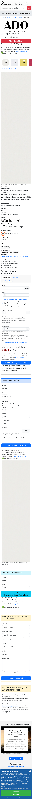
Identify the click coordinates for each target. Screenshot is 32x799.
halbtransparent (6, 248)
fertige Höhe (5, 326)
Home (3, 17)
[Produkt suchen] (29, 8)
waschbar (15, 252)
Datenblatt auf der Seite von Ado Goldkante (14, 257)
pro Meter (16, 41)
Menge (4, 427)
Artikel (4, 385)
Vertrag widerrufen (16, 759)
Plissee (22, 13)
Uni (2, 243)
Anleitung (28, 13)
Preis (3, 392)
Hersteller (5, 401)
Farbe (3, 292)
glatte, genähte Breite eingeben (13, 302)
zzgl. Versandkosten (22, 51)
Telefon (4, 643)
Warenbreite (6, 420)
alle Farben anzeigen (10, 68)
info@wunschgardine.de (10, 706)
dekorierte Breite (7, 310)
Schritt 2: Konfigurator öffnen (16, 362)
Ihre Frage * (6, 658)
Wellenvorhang (8, 281)
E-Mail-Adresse (7, 631)
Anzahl (4, 285)
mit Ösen (15, 278)
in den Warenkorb (16, 445)
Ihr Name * (5, 623)
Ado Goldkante (17, 17)
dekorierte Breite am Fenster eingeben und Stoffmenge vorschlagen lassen (15, 305)
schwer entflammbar (7, 252)
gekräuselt (6, 278)
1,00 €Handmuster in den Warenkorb (16, 593)
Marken (8, 13)
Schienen (15, 13)
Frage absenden (15, 678)
